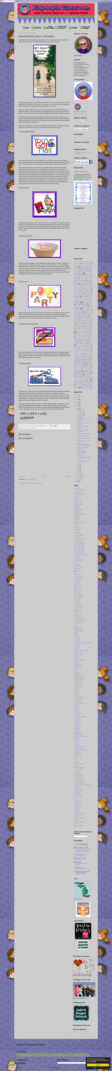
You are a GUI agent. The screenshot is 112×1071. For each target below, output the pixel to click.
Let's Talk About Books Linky (85, 323)
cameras (76, 277)
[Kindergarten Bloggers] (83, 949)
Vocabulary (76, 381)
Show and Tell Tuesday (84, 357)
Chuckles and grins (80, 280)
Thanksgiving (85, 376)
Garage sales (79, 611)
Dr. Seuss (90, 295)
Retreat (88, 353)
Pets (82, 343)
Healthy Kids (84, 315)
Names (77, 338)
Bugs (89, 275)
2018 (77, 402)
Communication (85, 288)
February (79, 476)
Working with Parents (87, 384)
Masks (85, 330)
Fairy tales (78, 592)
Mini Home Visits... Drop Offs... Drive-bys (84, 419)
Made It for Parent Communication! (81, 451)
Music (91, 336)
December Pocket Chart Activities (81, 864)
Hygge (91, 317)
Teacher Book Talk (80, 783)
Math (90, 330)
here (67, 164)
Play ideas (88, 346)
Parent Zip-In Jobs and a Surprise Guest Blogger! (83, 444)
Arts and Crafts (79, 500)
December (80, 410)
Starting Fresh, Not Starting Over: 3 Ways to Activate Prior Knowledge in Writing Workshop (83, 850)
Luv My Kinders (79, 867)
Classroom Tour (77, 287)
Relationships (77, 351)
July (78, 465)
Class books (89, 280)
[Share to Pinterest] (56, 426)
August (79, 417)
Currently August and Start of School (84, 457)
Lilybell (75, 326)
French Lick (78, 603)
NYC (87, 338)
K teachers (88, 318)
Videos (87, 380)
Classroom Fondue (87, 285)
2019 (77, 399)
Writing (76, 388)
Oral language (79, 697)
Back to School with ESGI (82, 868)
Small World (89, 359)
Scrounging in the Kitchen (83, 433)
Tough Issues (79, 796)
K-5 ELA (76, 320)
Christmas (90, 278)
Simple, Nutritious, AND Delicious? (82, 448)
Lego (75, 323)
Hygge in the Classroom (81, 171)
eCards (89, 296)
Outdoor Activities (83, 341)
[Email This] (50, 426)
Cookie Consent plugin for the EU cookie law (98, 1068)
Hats (77, 315)
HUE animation (79, 629)
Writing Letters (84, 388)
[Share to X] (53, 426)
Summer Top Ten (77, 367)
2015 (77, 408)
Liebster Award (87, 325)
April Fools (81, 265)
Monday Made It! (88, 332)
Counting (88, 290)
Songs (86, 361)
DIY (81, 293)
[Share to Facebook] (55, 426)
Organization (84, 340)
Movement (85, 336)
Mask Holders (79, 330)
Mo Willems (79, 331)
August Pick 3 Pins (81, 455)
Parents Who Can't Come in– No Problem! (84, 461)
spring (81, 362)
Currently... (87, 292)
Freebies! (83, 304)
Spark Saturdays (79, 763)
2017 (77, 404)
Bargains (82, 268)
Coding (75, 288)
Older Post (67, 476)
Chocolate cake (83, 278)
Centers (88, 277)
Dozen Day (84, 295)
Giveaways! (87, 310)
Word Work (76, 383)
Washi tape (82, 381)
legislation (88, 321)
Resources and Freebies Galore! (83, 423)
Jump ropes (81, 318)
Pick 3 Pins (88, 343)
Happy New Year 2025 (81, 855)
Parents (77, 343)
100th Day (76, 261)
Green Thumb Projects (81, 619)
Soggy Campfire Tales (82, 436)
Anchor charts (77, 263)
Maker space (89, 328)
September (80, 415)
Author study (84, 266)
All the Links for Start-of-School (83, 427)
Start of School (33, 428)
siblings (75, 359)
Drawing (78, 296)
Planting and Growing (78, 346)
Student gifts (87, 366)
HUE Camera (84, 317)
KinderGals (78, 862)
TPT (81, 378)
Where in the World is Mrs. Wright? (83, 441)
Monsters (90, 335)
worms (77, 386)
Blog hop (84, 271)
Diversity (76, 293)
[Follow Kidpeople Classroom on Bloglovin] (79, 122)
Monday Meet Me (81, 333)
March (79, 474)
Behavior (88, 268)
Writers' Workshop (85, 386)
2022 (77, 395)
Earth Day (84, 296)
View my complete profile (80, 113)
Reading (83, 349)
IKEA (77, 318)
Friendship (80, 306)
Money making (83, 335)
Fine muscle (81, 300)
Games (85, 308)
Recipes (88, 350)
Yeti (89, 388)
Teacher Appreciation (79, 369)
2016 (77, 406)
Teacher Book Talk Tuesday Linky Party (83, 372)
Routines (76, 354)
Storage (90, 364)
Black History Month (80, 514)
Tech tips (78, 376)
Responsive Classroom (79, 353)
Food (77, 304)
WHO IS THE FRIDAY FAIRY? (82, 845)
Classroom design (85, 284)
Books (78, 273)
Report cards (86, 351)
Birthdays (85, 270)
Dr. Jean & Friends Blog (81, 844)
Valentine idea (77, 379)
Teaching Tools (88, 374)
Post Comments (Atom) (30, 479)
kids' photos (81, 321)
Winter (89, 381)
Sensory (88, 354)
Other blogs (78, 701)
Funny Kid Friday (80, 607)
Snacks (77, 361)
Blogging (90, 271)
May (78, 469)
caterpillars (82, 277)
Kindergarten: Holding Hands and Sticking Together (83, 872)
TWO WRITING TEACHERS (82, 847)
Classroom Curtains (80, 282)
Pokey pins (81, 348)
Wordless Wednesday (86, 383)
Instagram (78, 859)
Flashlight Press (88, 302)
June (78, 467)
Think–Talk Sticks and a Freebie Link (82, 430)
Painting (90, 341)
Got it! (98, 1065)
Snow (81, 361)
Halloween (90, 313)
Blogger (63, 1067)
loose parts (82, 328)
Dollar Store (87, 293)
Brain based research (81, 521)
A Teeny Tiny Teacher (81, 858)
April (75, 265)
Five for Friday (79, 596)
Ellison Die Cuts (77, 298)
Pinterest (88, 345)
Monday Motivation (80, 679)
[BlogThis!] (52, 426)
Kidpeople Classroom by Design (83, 642)
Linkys (80, 326)
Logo (77, 328)
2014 (77, 481)
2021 (77, 397)
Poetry (75, 348)
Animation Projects (86, 263)
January (79, 478)
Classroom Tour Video (86, 287)
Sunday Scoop (87, 367)
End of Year (85, 298)
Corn (83, 290)
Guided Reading (82, 313)
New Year (82, 338)
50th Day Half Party (85, 261)
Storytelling (78, 366)
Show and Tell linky (80, 748)
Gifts (80, 310)
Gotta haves (78, 312)
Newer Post (22, 476)
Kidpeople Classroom (81, 111)
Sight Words (81, 359)
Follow (18, 1047)
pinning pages (80, 345)
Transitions (87, 378)
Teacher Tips (78, 375)
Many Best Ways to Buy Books (84, 438)
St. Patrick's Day (88, 362)
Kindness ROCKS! (80, 874)
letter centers (79, 325)
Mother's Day (78, 336)
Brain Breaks (83, 275)
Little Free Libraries (88, 326)
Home (44, 476)
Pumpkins (88, 348)
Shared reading (77, 356)
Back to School (26, 428)
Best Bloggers (77, 270)
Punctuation (76, 349)
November (80, 413)
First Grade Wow (80, 854)
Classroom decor (80, 545)
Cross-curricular (77, 291)
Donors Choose (77, 295)
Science (82, 354)
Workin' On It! (78, 384)
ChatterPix (76, 278)
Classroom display (77, 285)
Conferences (77, 290)
